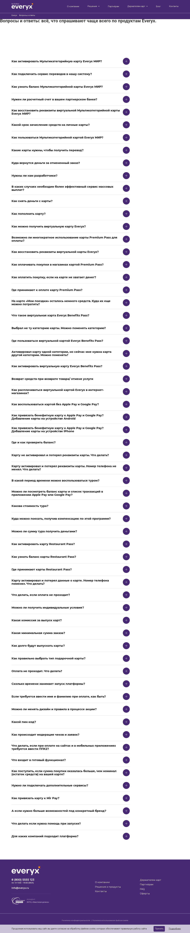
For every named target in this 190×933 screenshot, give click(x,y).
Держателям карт (136, 6)
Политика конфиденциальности (76, 920)
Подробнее (175, 928)
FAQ (142, 889)
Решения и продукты (108, 887)
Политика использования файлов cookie (110, 920)
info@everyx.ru (20, 888)
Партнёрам (113, 6)
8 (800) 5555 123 (23, 879)
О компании (73, 6)
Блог (158, 6)
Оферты (145, 893)
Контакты (173, 6)
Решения (92, 6)
